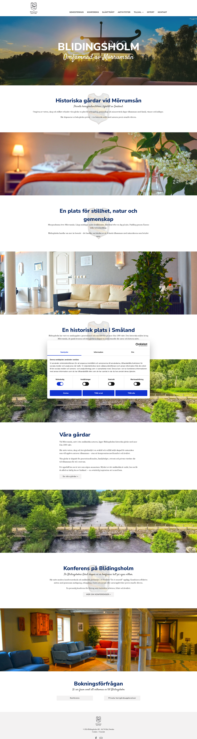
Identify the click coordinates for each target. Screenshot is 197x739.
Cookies (94, 732)
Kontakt (102, 732)
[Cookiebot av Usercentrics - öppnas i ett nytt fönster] (137, 344)
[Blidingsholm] (34, 3)
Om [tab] (132, 352)
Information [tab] (98, 352)
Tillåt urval (98, 393)
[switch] (85, 384)
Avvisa (65, 393)
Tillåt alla (131, 393)
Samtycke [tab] (64, 352)
